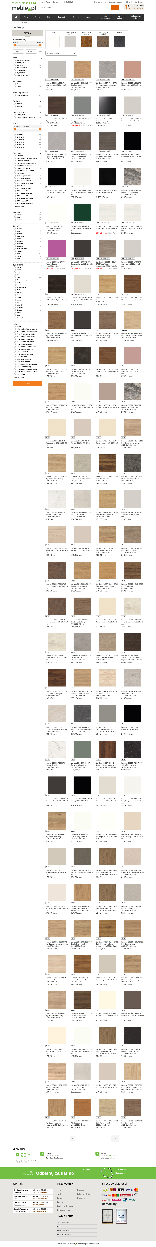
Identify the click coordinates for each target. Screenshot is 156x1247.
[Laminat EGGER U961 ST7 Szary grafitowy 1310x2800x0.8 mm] (82, 320)
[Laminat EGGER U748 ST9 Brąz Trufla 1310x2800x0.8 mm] (132, 1000)
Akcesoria (90, 17)
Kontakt (55, 2)
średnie (19, 220)
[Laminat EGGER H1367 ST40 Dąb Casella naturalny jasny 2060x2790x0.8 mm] (132, 320)
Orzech (19, 310)
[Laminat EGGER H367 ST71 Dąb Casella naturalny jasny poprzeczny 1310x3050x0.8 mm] (132, 1071)
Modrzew (20, 307)
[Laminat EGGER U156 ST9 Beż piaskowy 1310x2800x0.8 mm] (132, 821)
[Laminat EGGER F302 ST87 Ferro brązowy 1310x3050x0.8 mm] (56, 606)
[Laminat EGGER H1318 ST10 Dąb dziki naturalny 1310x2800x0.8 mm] (56, 391)
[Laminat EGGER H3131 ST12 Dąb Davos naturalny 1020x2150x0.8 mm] (107, 1107)
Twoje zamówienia (63, 1222)
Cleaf (18, 84)
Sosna (19, 312)
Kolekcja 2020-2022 (23, 60)
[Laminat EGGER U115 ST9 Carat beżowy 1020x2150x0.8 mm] (56, 427)
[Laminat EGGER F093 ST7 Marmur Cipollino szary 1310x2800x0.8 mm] (132, 391)
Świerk (19, 315)
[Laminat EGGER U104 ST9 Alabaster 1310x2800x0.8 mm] (107, 1000)
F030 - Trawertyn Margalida (25, 334)
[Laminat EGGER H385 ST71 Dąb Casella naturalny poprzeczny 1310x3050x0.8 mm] (82, 892)
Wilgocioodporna (22, 95)
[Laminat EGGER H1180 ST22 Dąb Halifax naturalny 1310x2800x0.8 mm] (107, 534)
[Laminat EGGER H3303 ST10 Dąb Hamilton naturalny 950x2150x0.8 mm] (107, 499)
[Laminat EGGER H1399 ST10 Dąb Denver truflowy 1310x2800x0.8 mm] (132, 534)
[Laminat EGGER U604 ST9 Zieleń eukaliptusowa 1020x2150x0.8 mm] (82, 749)
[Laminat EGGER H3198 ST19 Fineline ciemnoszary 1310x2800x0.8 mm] (107, 141)
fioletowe (20, 243)
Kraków (87, 1169)
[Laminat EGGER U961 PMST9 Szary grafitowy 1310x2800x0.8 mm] (56, 785)
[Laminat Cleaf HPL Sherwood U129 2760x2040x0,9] (107, 176)
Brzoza (19, 272)
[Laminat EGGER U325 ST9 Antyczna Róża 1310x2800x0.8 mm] (132, 355)
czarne (19, 238)
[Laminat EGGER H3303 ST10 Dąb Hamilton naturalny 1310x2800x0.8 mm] (56, 355)
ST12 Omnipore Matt (23, 178)
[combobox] (61, 53)
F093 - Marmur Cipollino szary (26, 346)
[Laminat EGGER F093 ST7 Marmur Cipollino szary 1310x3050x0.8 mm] (132, 176)
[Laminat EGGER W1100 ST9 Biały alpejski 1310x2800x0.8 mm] (107, 821)
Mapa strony (81, 1198)
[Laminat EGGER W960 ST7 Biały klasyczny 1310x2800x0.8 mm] (82, 176)
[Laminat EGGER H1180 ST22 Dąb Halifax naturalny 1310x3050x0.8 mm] (56, 821)
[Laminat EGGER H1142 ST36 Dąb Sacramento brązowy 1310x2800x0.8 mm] (82, 678)
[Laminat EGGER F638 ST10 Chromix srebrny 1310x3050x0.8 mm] (82, 642)
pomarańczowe (22, 248)
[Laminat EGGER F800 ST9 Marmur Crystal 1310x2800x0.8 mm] (56, 749)
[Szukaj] (115, 7)
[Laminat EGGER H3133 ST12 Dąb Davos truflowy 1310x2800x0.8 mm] (107, 320)
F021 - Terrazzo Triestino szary (27, 331)
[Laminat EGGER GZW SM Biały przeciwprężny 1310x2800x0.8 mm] (107, 105)
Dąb (18, 277)
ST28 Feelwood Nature (24, 191)
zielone (19, 256)
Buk (18, 275)
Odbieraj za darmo (55, 1173)
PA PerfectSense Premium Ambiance (29, 163)
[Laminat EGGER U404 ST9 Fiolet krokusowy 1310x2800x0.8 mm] (56, 248)
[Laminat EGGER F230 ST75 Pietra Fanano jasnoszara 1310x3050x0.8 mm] (132, 892)
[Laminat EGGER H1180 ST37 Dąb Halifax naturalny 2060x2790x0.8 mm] (82, 928)
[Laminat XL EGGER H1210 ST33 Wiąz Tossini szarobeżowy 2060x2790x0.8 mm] (107, 248)
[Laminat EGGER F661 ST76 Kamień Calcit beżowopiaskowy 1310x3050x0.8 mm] (132, 856)
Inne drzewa (21, 285)
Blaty (49, 17)
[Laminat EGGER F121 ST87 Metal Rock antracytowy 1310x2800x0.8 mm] (132, 463)
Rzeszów (120, 1173)
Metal (18, 302)
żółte (18, 259)
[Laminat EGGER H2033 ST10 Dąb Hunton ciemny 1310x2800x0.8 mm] (107, 463)
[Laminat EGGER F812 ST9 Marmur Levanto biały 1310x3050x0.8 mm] (56, 499)
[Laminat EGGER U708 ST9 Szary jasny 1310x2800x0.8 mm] (132, 499)
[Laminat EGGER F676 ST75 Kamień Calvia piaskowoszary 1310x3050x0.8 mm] (56, 713)
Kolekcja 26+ (21, 65)
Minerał (19, 305)
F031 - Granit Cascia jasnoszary (27, 336)
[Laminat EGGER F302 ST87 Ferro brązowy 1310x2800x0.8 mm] (56, 570)
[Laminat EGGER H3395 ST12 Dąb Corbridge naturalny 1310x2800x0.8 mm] (107, 570)
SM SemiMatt (21, 173)
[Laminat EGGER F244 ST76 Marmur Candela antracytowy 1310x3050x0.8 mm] (82, 713)
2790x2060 (20, 147)
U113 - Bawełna (22, 357)
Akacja (19, 267)
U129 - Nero (21, 374)
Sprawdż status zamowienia (113, 2)
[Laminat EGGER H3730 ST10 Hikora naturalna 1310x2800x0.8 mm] (107, 284)
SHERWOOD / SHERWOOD (25, 171)
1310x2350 (20, 137)
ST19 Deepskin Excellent (25, 183)
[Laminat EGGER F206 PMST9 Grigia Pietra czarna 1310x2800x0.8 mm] (132, 749)
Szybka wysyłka (22, 70)
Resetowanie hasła (63, 1230)
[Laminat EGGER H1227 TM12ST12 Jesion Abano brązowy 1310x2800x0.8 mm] (132, 642)
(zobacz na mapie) (20, 1205)
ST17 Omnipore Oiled (24, 181)
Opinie (59, 1194)
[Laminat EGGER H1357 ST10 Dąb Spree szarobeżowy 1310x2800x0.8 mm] (107, 642)
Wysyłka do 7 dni (22, 75)
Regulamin (80, 1190)
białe (18, 231)
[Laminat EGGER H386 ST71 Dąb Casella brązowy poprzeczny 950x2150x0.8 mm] (107, 856)
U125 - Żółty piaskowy (24, 367)
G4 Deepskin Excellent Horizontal (28, 158)
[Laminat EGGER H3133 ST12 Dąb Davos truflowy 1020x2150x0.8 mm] (132, 1107)
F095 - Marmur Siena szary (25, 349)
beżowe (19, 228)
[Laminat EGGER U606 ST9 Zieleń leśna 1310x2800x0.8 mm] (82, 212)
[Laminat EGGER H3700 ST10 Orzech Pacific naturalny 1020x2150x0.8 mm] (132, 964)
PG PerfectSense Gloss (24, 166)
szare (19, 254)
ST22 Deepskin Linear (24, 188)
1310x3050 (20, 142)
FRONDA (20, 156)
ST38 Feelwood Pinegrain (25, 203)
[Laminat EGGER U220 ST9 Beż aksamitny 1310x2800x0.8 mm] (56, 892)
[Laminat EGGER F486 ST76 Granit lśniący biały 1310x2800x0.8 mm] (82, 1071)
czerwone (20, 241)
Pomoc (48, 2)
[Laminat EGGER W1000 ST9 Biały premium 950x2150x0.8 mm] (82, 1035)
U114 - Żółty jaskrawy (24, 359)
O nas (41, 2)
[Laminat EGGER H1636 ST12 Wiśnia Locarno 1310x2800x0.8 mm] (82, 1107)
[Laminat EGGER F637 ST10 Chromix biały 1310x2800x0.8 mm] (132, 606)
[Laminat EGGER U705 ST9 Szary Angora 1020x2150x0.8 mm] (107, 785)
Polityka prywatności (83, 1194)
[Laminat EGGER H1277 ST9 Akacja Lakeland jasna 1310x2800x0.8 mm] (56, 964)
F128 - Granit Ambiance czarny (27, 369)
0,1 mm (19, 104)
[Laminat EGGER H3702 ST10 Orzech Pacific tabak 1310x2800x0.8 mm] (82, 1000)
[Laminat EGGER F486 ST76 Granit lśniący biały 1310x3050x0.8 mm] (82, 499)
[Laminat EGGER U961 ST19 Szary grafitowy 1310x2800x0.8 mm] (82, 248)
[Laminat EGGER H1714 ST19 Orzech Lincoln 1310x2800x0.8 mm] (132, 284)
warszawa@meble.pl (40, 1211)
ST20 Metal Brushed (23, 186)
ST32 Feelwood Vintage (24, 193)
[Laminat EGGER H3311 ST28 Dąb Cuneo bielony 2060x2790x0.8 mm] (56, 1071)
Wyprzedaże (21, 73)
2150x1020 (20, 144)
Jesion (19, 290)
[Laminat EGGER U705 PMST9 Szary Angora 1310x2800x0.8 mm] (82, 284)
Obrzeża (76, 17)
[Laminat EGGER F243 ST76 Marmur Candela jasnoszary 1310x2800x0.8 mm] (107, 69)
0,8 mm (19, 106)
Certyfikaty (109, 1203)
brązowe (19, 233)
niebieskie (20, 246)
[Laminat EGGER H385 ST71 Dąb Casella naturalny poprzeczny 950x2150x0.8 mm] (56, 1107)
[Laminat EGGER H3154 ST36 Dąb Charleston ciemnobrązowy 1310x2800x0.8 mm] (132, 570)
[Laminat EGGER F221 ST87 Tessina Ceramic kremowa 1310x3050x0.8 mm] (82, 463)
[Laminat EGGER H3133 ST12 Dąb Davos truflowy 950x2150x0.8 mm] (82, 606)
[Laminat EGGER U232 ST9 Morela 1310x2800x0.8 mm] (132, 69)
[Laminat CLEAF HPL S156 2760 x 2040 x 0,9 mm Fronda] (56, 284)
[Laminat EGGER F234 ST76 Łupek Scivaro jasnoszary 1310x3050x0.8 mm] (56, 141)
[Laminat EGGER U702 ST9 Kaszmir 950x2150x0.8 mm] (82, 534)
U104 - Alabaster (22, 352)
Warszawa (121, 1169)
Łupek (19, 297)
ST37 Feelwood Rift (23, 201)
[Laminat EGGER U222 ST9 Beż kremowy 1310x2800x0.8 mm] (56, 1035)
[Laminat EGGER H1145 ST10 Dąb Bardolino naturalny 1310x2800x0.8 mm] (56, 1000)
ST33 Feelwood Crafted (24, 196)
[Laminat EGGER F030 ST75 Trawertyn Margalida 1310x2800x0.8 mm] (107, 678)
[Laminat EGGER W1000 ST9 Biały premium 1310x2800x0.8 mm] (82, 391)
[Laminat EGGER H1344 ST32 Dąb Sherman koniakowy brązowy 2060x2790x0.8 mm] (107, 928)
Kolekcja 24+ (21, 63)
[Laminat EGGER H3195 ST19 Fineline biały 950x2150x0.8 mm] (132, 212)
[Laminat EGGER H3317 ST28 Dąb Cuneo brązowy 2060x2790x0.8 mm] (132, 928)
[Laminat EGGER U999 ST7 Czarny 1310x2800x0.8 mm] (132, 713)
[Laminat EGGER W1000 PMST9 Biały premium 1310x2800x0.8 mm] (82, 821)
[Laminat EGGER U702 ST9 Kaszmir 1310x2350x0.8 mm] (82, 427)
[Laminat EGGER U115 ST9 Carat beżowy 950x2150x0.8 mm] (107, 606)
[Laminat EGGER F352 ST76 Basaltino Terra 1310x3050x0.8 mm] (82, 856)
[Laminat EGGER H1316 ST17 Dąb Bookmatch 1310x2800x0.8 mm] (82, 69)
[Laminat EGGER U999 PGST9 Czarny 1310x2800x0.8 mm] (132, 141)
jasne (18, 217)
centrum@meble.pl (40, 1192)
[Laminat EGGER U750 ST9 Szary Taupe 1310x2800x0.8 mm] (56, 856)
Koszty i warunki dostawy (65, 1206)
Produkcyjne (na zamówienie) (26, 117)
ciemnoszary (21, 236)
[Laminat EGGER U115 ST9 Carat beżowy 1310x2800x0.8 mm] (107, 427)
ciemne (19, 215)
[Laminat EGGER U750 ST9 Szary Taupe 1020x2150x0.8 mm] (107, 964)
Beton (19, 270)
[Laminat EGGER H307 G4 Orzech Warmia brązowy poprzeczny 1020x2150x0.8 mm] (107, 749)
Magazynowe (21, 115)
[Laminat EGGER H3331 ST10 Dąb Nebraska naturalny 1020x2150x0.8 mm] (56, 463)
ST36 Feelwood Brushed (25, 198)
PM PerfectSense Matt (24, 168)
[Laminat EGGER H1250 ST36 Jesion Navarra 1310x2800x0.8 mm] (56, 534)
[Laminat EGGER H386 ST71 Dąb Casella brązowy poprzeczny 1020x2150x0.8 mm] (107, 1035)
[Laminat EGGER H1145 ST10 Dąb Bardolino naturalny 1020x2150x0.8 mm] (132, 427)
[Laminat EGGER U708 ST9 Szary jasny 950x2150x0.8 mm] (132, 105)
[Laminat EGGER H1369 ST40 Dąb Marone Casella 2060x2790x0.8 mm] (56, 105)
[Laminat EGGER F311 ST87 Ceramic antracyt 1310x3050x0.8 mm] (82, 355)
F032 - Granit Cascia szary (25, 339)
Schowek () (98, 2)
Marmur (19, 300)
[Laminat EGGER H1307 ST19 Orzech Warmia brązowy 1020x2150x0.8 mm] (56, 678)
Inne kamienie (21, 287)
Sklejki (37, 17)
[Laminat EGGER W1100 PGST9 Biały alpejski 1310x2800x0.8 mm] (56, 212)
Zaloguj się (129, 2)
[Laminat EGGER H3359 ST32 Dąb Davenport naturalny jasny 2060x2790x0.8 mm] (56, 928)
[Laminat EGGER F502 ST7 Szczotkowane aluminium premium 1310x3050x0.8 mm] (107, 713)
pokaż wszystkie (19, 206)
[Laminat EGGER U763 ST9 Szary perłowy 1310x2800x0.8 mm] (56, 69)
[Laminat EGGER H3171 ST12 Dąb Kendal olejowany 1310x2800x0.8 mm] (82, 570)
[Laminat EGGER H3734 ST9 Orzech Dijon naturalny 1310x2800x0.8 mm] (82, 964)
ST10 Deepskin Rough (24, 176)
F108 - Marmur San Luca (25, 354)
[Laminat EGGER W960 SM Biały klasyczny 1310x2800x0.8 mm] (132, 785)
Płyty (26, 17)
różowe (19, 251)
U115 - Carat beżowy (23, 362)
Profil (59, 1226)
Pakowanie (60, 1202)
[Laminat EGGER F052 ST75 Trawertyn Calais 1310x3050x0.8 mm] (132, 678)
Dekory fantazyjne (23, 280)
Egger (19, 86)
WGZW (19, 326)
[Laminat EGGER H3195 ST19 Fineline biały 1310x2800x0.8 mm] (107, 212)
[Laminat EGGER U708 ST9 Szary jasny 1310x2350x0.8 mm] (132, 248)
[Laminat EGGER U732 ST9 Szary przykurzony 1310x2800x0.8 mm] (82, 105)
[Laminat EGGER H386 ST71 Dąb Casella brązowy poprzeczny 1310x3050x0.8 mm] (107, 892)
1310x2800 (20, 139)
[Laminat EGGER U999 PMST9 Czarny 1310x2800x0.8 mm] (82, 785)
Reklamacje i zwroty (63, 1210)
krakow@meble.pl (39, 1205)
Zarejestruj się (139, 2)
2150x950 (20, 134)
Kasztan (19, 292)
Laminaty (62, 17)
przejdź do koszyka (138, 8)
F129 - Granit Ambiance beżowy (27, 372)
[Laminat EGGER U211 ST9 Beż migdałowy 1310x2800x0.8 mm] (107, 391)
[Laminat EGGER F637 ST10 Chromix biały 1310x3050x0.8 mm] (56, 642)
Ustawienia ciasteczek (64, 1234)
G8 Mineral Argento (23, 161)
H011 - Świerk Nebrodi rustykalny (28, 329)
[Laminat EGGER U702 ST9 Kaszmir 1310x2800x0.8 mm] (107, 1071)
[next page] (115, 1138)
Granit (19, 282)
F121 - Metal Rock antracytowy (27, 364)
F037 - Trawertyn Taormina (25, 341)
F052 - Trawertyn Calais (24, 344)
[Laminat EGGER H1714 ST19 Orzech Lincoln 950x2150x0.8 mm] (107, 355)
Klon (18, 295)
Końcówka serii (22, 68)
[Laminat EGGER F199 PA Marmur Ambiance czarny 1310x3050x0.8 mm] (132, 1035)
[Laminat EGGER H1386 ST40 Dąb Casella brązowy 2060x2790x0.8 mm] (56, 320)
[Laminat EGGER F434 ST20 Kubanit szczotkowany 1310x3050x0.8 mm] (82, 141)
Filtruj (27, 383)
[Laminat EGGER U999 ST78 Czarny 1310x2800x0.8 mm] (56, 176)
